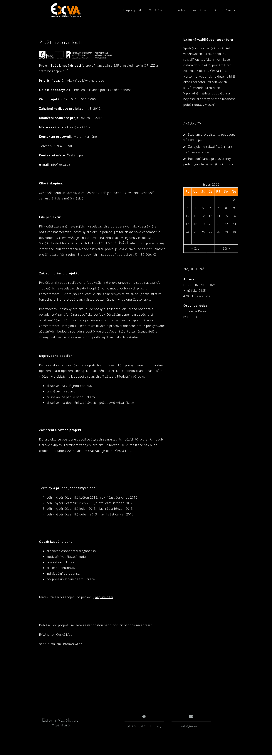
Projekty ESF (132, 10)
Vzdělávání (157, 10)
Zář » (226, 248)
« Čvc (195, 248)
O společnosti (224, 10)
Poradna (179, 10)
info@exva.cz (191, 726)
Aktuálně (199, 10)
